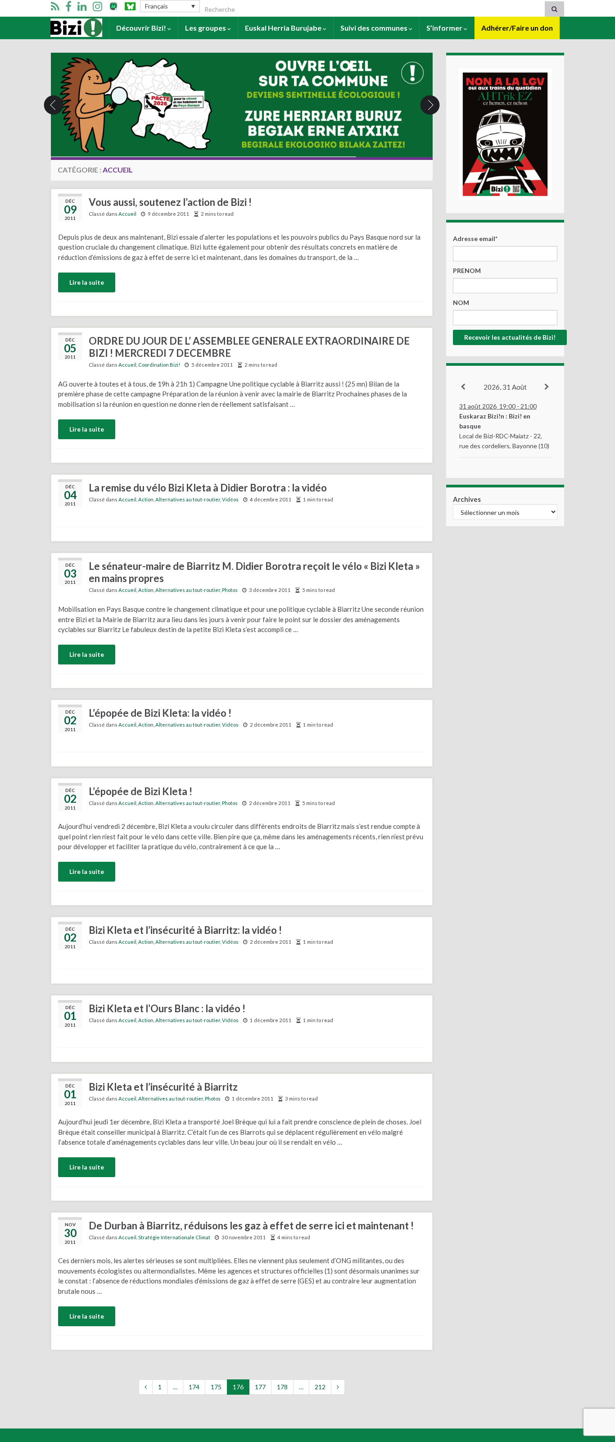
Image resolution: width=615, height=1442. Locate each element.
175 (216, 1387)
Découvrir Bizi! (141, 27)
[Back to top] (594, 1388)
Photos (230, 590)
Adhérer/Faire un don (517, 27)
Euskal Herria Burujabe (284, 27)
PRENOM (467, 270)
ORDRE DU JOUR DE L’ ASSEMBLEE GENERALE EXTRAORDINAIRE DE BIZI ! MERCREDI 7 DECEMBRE (249, 347)
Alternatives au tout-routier (187, 499)
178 (282, 1387)
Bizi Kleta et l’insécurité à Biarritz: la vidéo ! (185, 930)
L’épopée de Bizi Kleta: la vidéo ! (160, 713)
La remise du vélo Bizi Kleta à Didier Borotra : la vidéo (208, 488)
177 (260, 1387)
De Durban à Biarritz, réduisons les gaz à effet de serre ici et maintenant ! (251, 1225)
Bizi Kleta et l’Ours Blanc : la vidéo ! (167, 1008)
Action (146, 499)
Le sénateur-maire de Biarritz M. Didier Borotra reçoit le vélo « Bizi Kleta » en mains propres (254, 572)
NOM (461, 302)
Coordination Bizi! (159, 365)
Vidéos (230, 499)
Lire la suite (86, 282)
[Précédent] (463, 387)
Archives (467, 499)
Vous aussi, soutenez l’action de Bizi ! (170, 202)
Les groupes (206, 27)
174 (194, 1387)
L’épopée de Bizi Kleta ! (140, 791)
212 (320, 1387)
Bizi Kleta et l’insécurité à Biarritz (163, 1087)
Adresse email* (475, 238)
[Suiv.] (547, 387)
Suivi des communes (374, 27)
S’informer (445, 27)
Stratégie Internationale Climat (174, 1237)
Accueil (63, 27)
